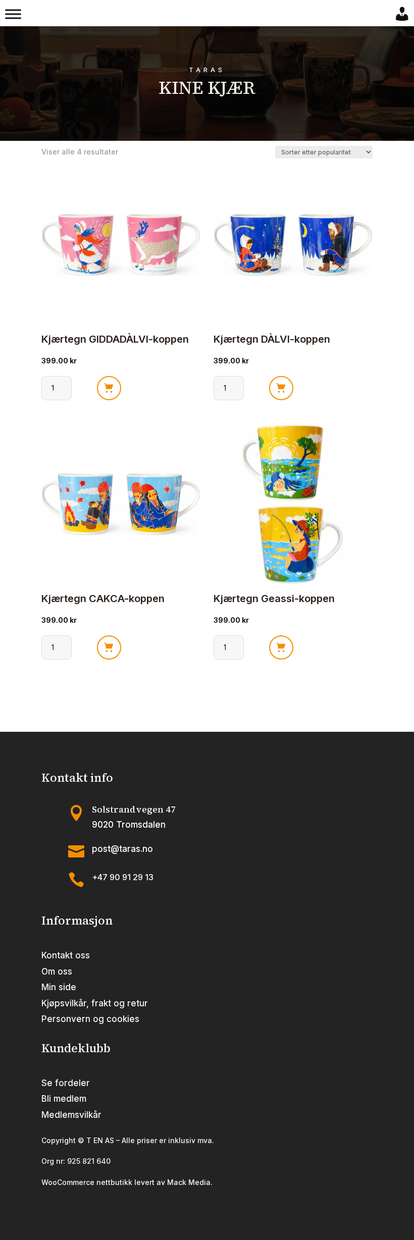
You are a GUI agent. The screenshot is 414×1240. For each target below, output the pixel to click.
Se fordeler (65, 1083)
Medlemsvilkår (71, 1115)
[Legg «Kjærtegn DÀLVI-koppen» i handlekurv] (281, 388)
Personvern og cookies (90, 1019)
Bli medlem (63, 1099)
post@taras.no (122, 849)
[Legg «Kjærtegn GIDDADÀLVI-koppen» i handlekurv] (109, 388)
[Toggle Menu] (13, 14)
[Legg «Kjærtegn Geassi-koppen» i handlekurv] (281, 647)
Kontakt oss (65, 955)
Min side (58, 987)
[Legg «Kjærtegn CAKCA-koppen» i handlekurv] (109, 647)
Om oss (56, 971)
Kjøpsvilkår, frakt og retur (94, 1003)
